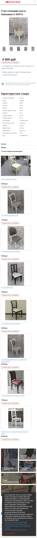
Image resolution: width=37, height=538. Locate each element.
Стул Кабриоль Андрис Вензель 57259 (12, 395)
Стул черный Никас (7, 287)
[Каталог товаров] (3, 2)
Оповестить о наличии (10, 62)
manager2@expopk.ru (9, 75)
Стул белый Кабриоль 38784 (9, 215)
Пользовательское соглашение (15, 530)
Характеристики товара (15, 93)
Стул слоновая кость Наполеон (10, 251)
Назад (2, 6)
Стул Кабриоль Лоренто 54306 (10, 323)
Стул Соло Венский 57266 (9, 179)
